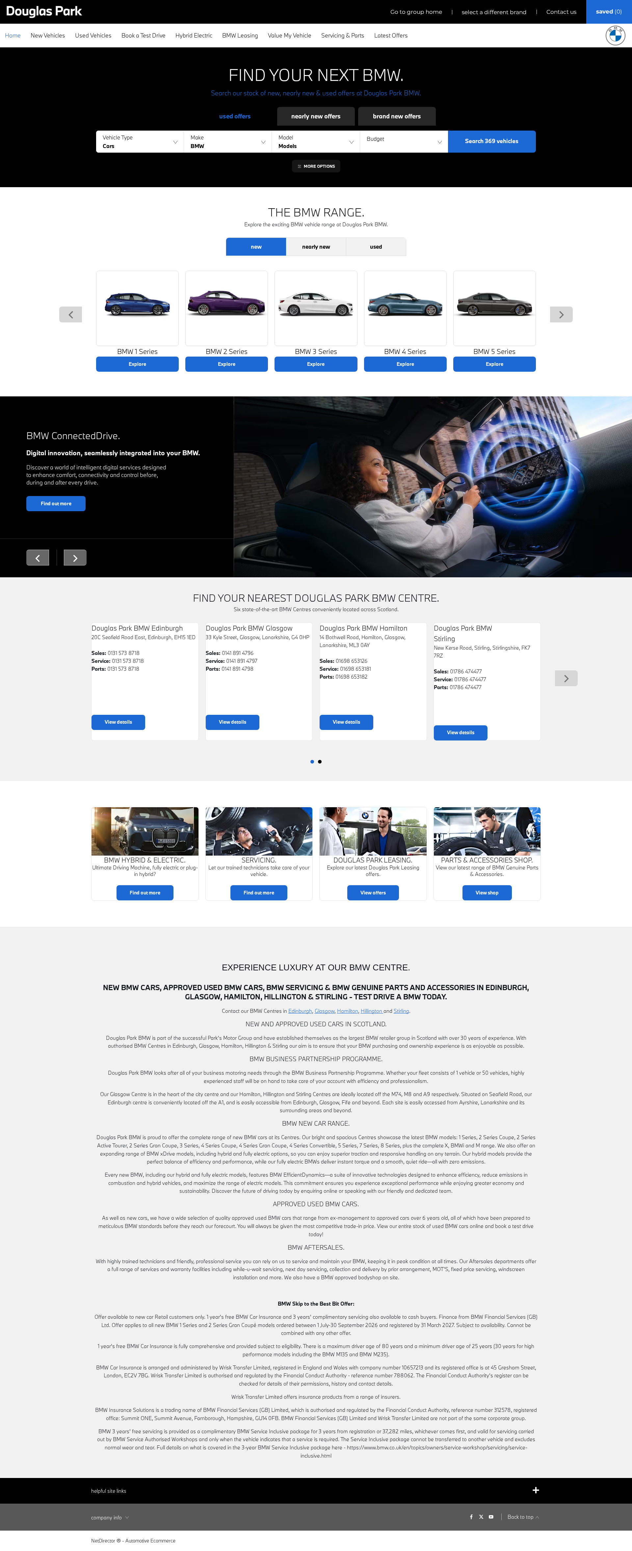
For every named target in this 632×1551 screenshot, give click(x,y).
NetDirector (104, 1541)
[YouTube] (491, 1517)
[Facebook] (471, 1517)
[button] (140, 142)
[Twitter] (481, 1517)
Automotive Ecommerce (150, 1541)
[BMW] (615, 35)
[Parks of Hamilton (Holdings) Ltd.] (44, 12)
